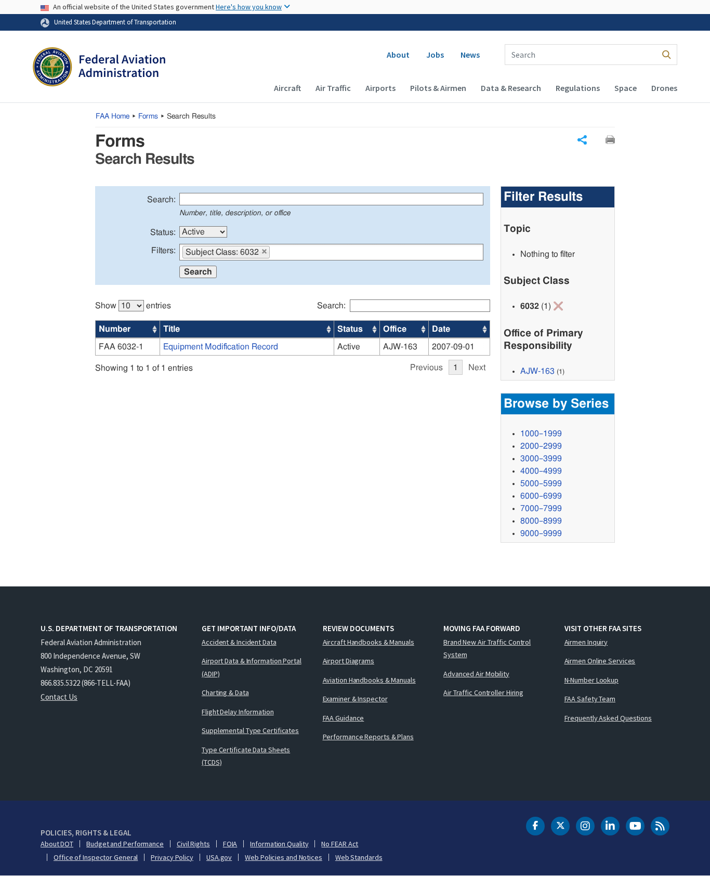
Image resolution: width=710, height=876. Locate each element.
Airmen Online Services (600, 660)
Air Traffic (333, 88)
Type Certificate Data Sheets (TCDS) (246, 756)
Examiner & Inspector (355, 698)
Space (625, 88)
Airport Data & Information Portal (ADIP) (251, 667)
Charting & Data (225, 692)
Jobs (435, 54)
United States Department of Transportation (115, 22)
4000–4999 (541, 471)
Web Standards (359, 857)
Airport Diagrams (348, 660)
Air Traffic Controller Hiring (483, 692)
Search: (161, 199)
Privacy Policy (172, 857)
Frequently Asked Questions (608, 718)
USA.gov (219, 857)
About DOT (57, 843)
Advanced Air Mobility (476, 673)
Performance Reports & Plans (368, 736)
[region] (292, 332)
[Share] (582, 140)
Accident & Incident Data (239, 642)
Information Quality (279, 843)
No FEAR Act (339, 843)
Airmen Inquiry (586, 642)
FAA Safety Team (590, 698)
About (398, 54)
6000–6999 (541, 496)
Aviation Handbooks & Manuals (369, 680)
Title (171, 329)
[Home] (99, 68)
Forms (148, 116)
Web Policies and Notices (283, 857)
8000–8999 (541, 521)
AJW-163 (537, 371)
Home (112, 116)
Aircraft (287, 88)
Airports (380, 88)
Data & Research (511, 88)
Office (394, 329)
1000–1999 (541, 433)
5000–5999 (541, 483)
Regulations (578, 88)
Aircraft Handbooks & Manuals (368, 642)
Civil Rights (193, 843)
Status (350, 329)
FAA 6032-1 (121, 347)
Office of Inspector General (96, 857)
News (470, 54)
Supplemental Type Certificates (250, 730)
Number (114, 329)
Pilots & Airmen (438, 88)
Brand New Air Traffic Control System (487, 648)
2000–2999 (541, 446)
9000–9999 (541, 533)
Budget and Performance (125, 843)
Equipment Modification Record (220, 347)
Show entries (133, 306)
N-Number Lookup (591, 680)
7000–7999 (541, 508)
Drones (664, 88)
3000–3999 (541, 458)
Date (441, 329)
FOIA (230, 843)
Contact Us (59, 697)
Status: (163, 232)
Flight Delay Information (238, 711)
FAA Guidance (343, 718)
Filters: (163, 250)
